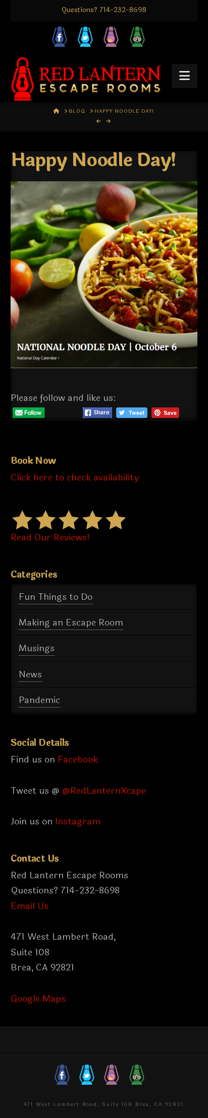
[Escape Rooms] (86, 79)
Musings (37, 648)
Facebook (78, 759)
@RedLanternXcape (104, 791)
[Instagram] (111, 38)
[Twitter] (85, 38)
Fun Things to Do (55, 597)
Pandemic (39, 700)
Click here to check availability (75, 477)
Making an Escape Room (71, 622)
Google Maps (38, 999)
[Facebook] (59, 38)
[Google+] (137, 38)
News (30, 674)
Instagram (77, 821)
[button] (184, 76)
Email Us (29, 906)
